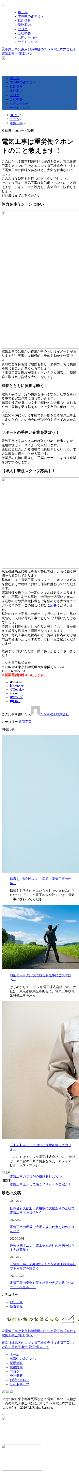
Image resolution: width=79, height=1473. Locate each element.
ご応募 (52, 605)
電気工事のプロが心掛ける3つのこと (36, 1176)
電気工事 (16, 123)
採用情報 (24, 20)
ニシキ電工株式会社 (54, 714)
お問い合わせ (27, 37)
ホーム (23, 12)
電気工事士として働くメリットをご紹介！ (40, 1184)
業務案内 (24, 25)
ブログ (23, 29)
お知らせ (16, 1302)
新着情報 (16, 1306)
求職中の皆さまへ (31, 16)
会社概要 (24, 33)
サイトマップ (27, 42)
